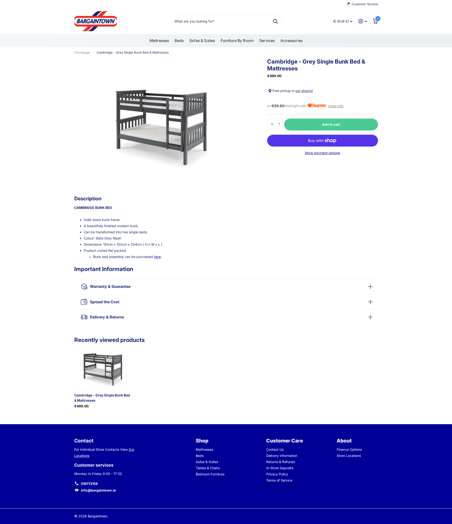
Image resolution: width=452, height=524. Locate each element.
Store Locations (349, 456)
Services (267, 40)
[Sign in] (362, 21)
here (157, 257)
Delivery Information (281, 456)
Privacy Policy (277, 474)
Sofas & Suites (202, 40)
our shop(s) (304, 91)
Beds (179, 40)
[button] (280, 120)
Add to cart (331, 124)
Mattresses (159, 40)
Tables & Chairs (208, 468)
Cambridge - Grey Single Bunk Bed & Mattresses (102, 397)
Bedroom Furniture (210, 474)
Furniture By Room (237, 40)
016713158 (89, 484)
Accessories (291, 40)
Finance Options (349, 449)
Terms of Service (279, 480)
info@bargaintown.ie (98, 490)
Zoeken (275, 21)
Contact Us (275, 449)
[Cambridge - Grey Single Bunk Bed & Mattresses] (103, 368)
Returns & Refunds (280, 462)
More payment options (322, 153)
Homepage (82, 52)
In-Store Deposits (279, 468)
